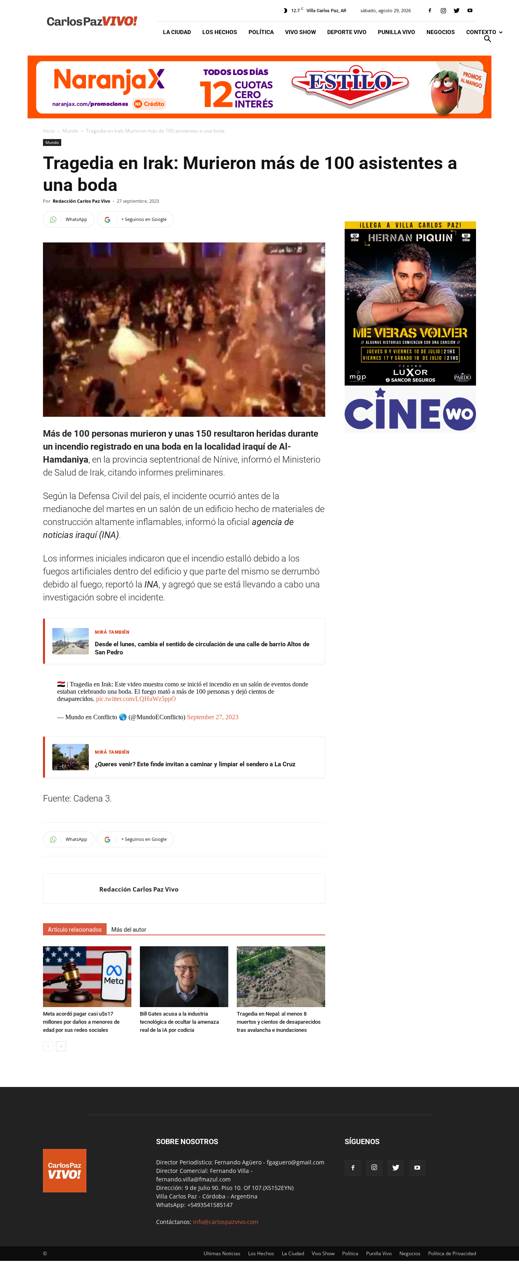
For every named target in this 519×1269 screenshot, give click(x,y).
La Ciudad (177, 32)
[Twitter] (456, 10)
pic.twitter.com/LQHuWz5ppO (136, 698)
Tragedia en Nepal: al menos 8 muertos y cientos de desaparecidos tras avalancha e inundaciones (279, 1022)
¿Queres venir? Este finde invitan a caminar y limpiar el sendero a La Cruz (195, 764)
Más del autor (129, 929)
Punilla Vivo (396, 32)
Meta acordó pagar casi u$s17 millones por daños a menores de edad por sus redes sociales (81, 1022)
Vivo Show (300, 32)
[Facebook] (430, 10)
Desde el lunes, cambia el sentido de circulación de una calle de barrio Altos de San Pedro (202, 648)
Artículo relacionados (75, 929)
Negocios (441, 32)
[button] (487, 40)
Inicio (49, 130)
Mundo (70, 130)
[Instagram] (443, 10)
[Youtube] (470, 10)
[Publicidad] (259, 87)
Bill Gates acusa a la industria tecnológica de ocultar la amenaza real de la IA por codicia (179, 1022)
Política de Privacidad (452, 1253)
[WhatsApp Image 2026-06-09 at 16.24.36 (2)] (410, 383)
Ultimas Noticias (222, 1253)
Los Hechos (219, 32)
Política (261, 32)
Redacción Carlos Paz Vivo (81, 201)
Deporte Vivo (347, 32)
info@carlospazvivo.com (225, 1222)
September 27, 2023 (212, 717)
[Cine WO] (410, 428)
